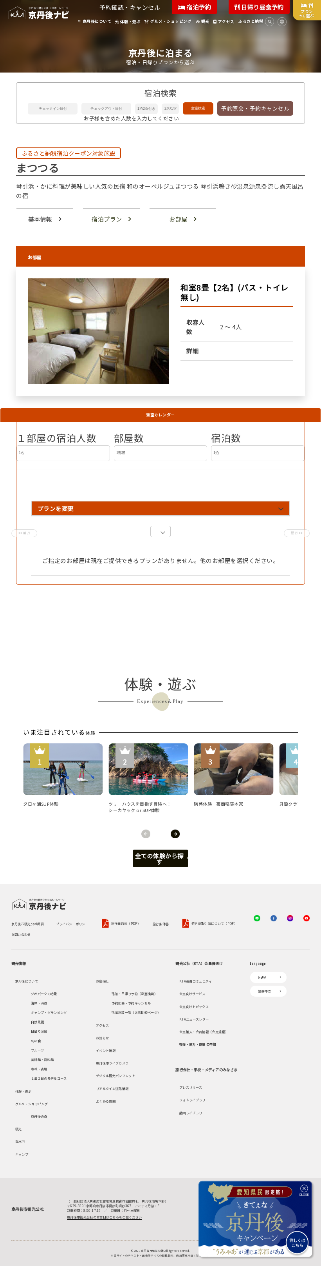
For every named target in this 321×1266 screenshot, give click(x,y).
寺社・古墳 (39, 1068)
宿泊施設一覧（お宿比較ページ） (136, 1012)
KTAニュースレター (194, 1019)
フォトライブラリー (194, 1099)
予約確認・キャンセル (129, 7)
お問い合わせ (21, 934)
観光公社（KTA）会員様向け (199, 963)
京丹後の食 (39, 1116)
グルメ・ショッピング (31, 1103)
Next (175, 833)
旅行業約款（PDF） (126, 923)
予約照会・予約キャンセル (255, 108)
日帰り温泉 (39, 1031)
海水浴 (20, 1141)
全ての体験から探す (159, 859)
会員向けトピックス (194, 1006)
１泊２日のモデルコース (49, 1078)
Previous (145, 833)
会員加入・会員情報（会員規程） (203, 1031)
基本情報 (40, 219)
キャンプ (21, 1154)
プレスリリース (190, 1087)
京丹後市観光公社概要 (27, 923)
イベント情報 (105, 1050)
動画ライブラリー (192, 1112)
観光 (18, 1128)
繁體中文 (264, 991)
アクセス (102, 1025)
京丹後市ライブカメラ (112, 1063)
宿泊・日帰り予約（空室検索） (134, 993)
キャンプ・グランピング (49, 1012)
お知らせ (102, 1037)
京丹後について (26, 981)
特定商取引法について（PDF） (214, 923)
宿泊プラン (107, 219)
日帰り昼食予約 (262, 7)
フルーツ (37, 1050)
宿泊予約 (198, 7)
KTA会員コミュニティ (195, 981)
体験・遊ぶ (23, 1091)
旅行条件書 (161, 923)
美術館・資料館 (42, 1059)
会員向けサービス (192, 993)
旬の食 (36, 1040)
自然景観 (37, 1021)
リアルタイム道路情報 (112, 1088)
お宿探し (102, 981)
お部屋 (178, 219)
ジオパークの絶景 (44, 993)
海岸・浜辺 (39, 1003)
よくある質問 (105, 1101)
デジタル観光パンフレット (115, 1075)
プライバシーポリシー (72, 923)
